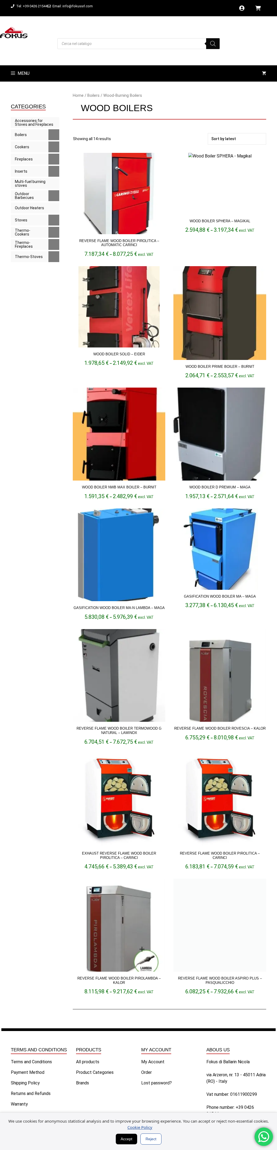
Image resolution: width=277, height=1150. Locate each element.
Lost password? (156, 1082)
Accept (126, 1139)
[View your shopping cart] (264, 73)
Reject (151, 1139)
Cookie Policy (139, 1127)
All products (87, 1061)
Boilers (93, 95)
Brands (82, 1082)
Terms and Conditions (31, 1061)
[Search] (213, 43)
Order (146, 1072)
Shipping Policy (25, 1082)
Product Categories (95, 1072)
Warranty (19, 1104)
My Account (152, 1061)
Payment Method (27, 1072)
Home (78, 95)
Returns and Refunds (31, 1093)
